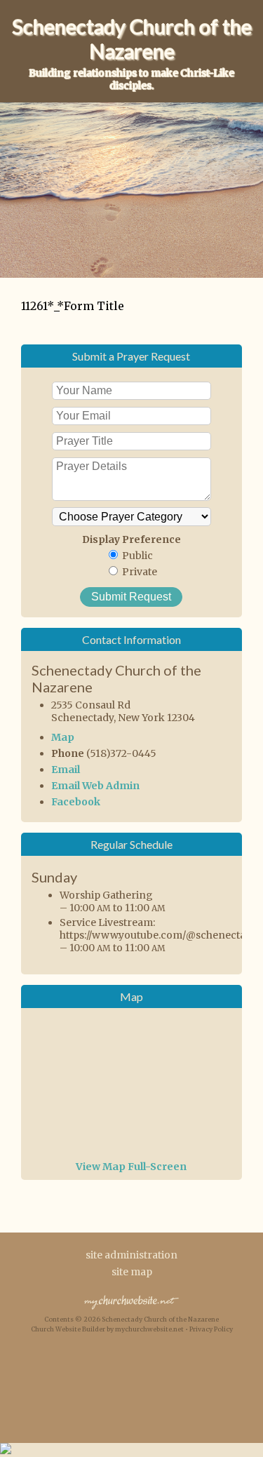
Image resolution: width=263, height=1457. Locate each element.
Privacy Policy (211, 1329)
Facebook (75, 801)
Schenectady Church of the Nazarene (132, 38)
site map (132, 1271)
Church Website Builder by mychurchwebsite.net (107, 1329)
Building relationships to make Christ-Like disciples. (131, 79)
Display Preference (131, 539)
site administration (131, 1255)
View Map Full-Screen (131, 1166)
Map (62, 737)
